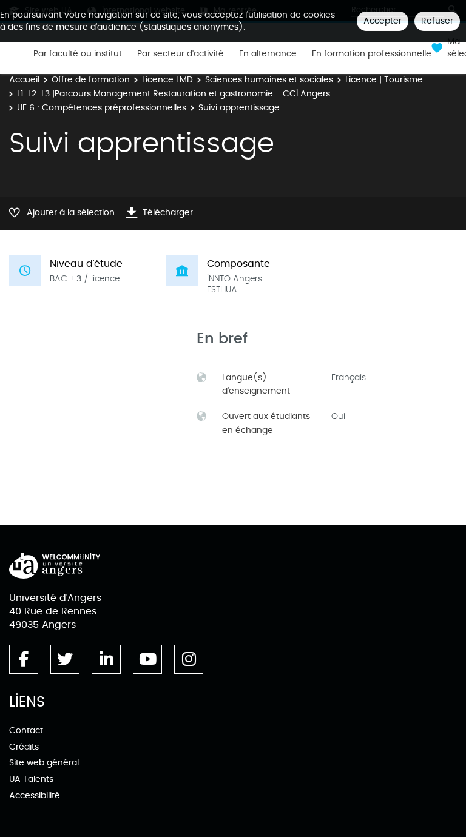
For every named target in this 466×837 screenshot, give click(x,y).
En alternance (268, 54)
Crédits (24, 747)
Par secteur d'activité (180, 54)
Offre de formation (91, 79)
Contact (26, 730)
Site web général (44, 762)
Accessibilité (34, 795)
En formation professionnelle (371, 54)
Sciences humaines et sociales (269, 79)
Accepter (382, 21)
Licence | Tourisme (384, 79)
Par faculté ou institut (77, 54)
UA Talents (31, 779)
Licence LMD (167, 79)
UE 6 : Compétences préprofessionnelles (101, 107)
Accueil (24, 79)
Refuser (437, 21)
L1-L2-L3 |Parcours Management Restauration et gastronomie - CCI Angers (173, 93)
